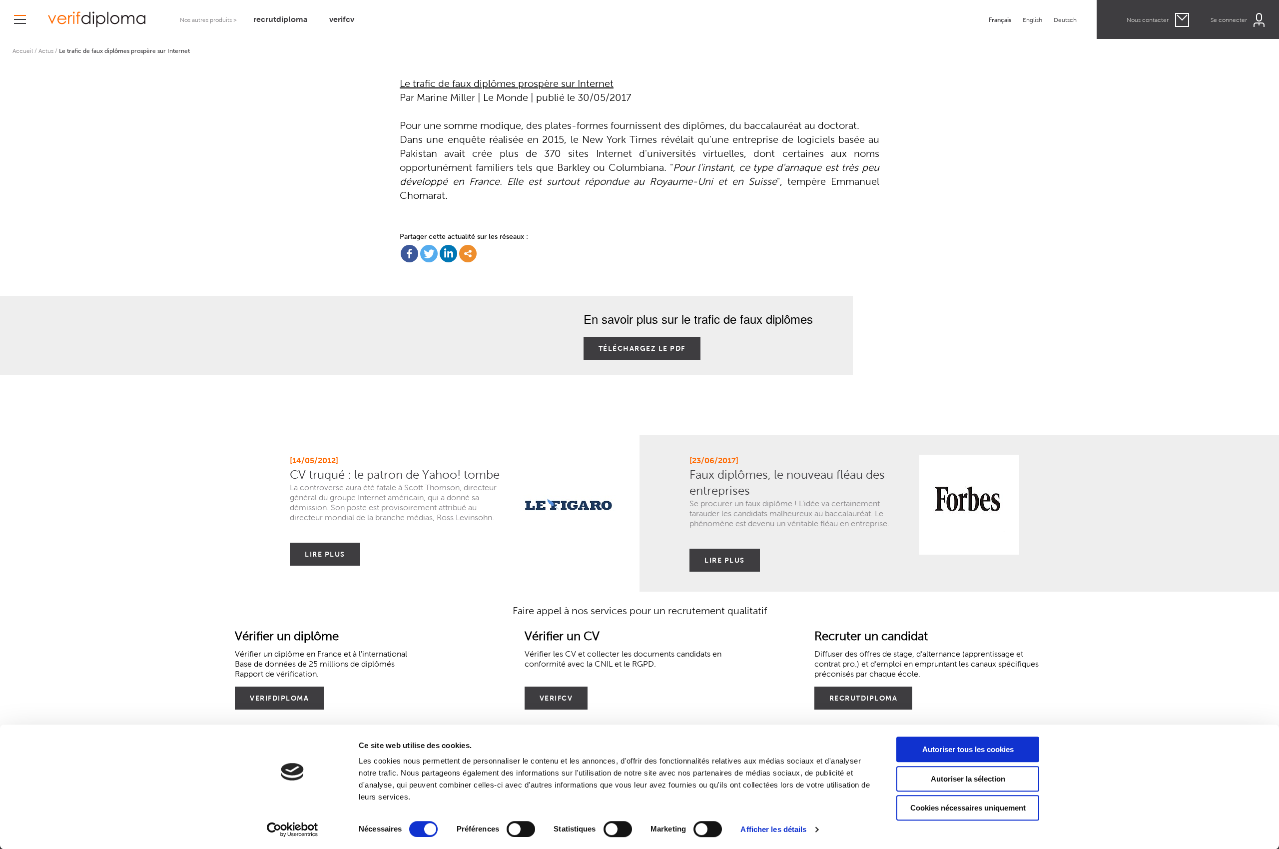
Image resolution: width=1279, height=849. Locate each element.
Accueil (22, 50)
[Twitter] (429, 253)
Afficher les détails (773, 829)
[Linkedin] (448, 253)
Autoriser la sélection (968, 779)
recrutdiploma (280, 19)
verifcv (341, 19)
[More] (468, 253)
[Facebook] (409, 253)
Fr (1000, 19)
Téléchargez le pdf (642, 348)
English (1032, 19)
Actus (45, 50)
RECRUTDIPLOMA (863, 698)
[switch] (521, 829)
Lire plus (325, 554)
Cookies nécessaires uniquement (968, 808)
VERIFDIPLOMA (279, 698)
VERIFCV (556, 698)
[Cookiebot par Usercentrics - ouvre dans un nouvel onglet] (292, 829)
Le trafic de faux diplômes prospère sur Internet (507, 83)
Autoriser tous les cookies (968, 749)
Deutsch (1065, 19)
